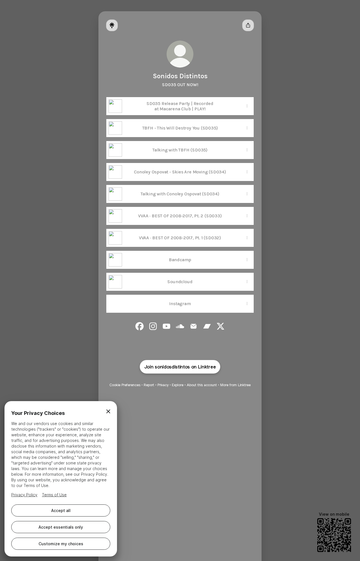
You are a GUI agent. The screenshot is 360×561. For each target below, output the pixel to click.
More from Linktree (235, 385)
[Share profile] (248, 25)
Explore (177, 385)
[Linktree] (112, 25)
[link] (139, 326)
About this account (202, 385)
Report (149, 385)
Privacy (163, 385)
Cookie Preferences (124, 385)
